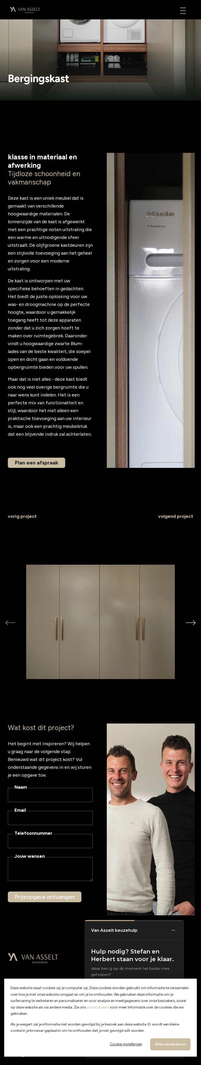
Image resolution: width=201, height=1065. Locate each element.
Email (20, 810)
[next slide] (191, 622)
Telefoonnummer (33, 833)
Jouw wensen (29, 856)
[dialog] (100, 1018)
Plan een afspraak (36, 462)
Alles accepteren (170, 1044)
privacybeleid (98, 1007)
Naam (20, 787)
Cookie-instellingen (126, 1044)
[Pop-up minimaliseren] (173, 930)
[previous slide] (10, 622)
